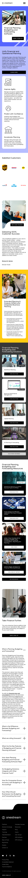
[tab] (17, 276)
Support (4, 829)
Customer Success (20, 824)
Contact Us (5, 847)
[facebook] (6, 855)
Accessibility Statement (8, 862)
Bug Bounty (5, 842)
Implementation (6, 834)
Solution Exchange (7, 827)
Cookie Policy (5, 864)
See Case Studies (17, 224)
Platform (4, 824)
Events (16, 832)
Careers (4, 845)
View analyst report (14, 572)
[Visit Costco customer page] (14, 168)
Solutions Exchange (14, 453)
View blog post (14, 492)
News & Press (5, 840)
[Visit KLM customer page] (14, 185)
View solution (14, 374)
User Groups (18, 834)
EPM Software (18, 840)
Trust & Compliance (7, 866)
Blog (16, 829)
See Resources (14, 579)
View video (14, 547)
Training (4, 832)
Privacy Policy (5, 859)
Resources (18, 827)
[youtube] (3, 855)
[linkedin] (14, 855)
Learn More (14, 72)
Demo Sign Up (18, 38)
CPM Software (18, 837)
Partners (4, 837)
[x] (10, 855)
